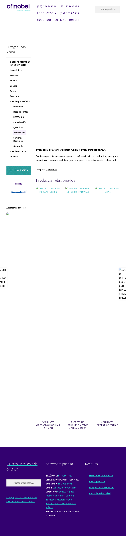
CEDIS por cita (97, 481)
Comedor (14, 156)
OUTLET (74, 19)
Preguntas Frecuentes (101, 487)
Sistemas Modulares (18, 139)
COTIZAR (60, 19)
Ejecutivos (18, 127)
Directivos (18, 106)
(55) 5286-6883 (69, 6)
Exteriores (15, 75)
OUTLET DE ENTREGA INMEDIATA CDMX (20, 63)
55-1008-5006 (65, 483)
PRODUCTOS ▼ (47, 13)
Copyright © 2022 (15, 497)
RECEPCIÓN (18, 117)
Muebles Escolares (19, 151)
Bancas (13, 85)
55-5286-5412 (65, 475)
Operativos (51, 169)
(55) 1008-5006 (47, 6)
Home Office (16, 70)
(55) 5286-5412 (69, 13)
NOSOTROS (44, 19)
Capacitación (19, 122)
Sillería (13, 80)
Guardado (18, 146)
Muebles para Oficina (20, 101)
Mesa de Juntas (20, 111)
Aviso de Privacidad (99, 493)
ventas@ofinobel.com (64, 487)
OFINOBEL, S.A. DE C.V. (101, 475)
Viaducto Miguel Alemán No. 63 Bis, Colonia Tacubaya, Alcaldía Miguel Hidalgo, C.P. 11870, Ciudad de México (61, 499)
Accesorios (15, 96)
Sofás (13, 91)
